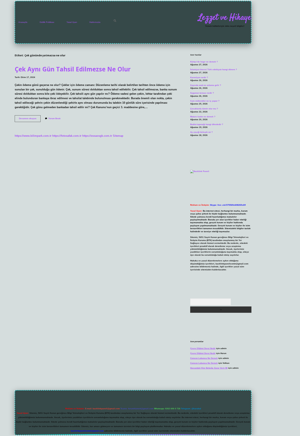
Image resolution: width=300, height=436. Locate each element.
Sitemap (118, 135)
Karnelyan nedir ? (199, 77)
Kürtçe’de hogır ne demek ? (204, 62)
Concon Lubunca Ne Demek (204, 358)
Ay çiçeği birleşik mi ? (201, 132)
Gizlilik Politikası (47, 22)
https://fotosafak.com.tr (66, 135)
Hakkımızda (94, 22)
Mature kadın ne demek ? (202, 116)
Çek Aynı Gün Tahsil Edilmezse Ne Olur (73, 69)
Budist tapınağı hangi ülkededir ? (206, 124)
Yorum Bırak (54, 118)
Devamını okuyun (30, 119)
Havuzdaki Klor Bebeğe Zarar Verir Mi (209, 368)
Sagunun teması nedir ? (202, 93)
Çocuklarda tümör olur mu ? (204, 109)
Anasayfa (22, 22)
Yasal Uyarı (72, 22)
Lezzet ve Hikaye (224, 18)
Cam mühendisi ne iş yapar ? (204, 101)
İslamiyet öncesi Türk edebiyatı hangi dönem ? (213, 69)
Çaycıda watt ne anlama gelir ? (205, 85)
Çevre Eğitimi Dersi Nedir (203, 348)
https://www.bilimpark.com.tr (33, 135)
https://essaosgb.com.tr (97, 135)
